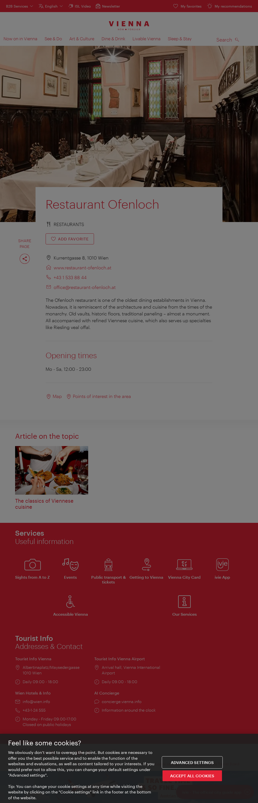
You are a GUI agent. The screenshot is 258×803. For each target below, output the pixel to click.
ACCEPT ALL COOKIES (192, 775)
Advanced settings (192, 762)
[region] (129, 768)
